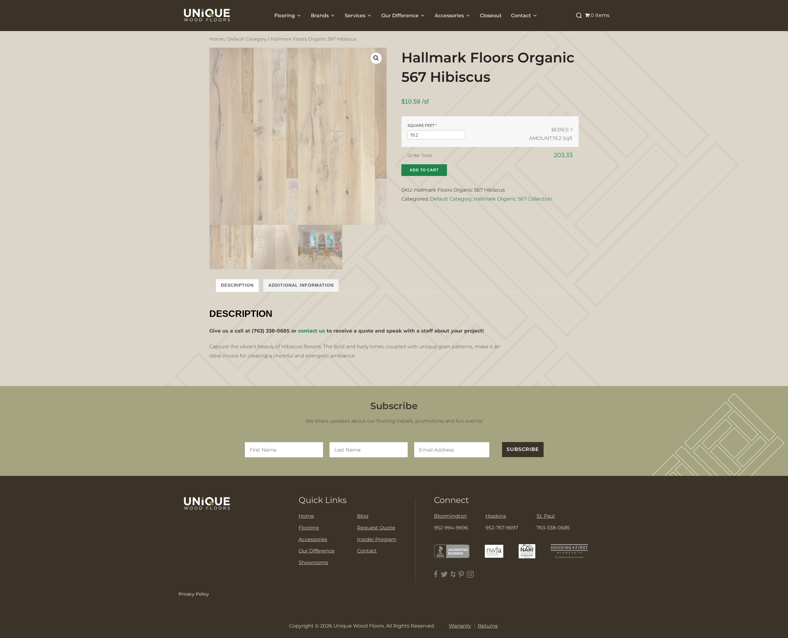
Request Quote (376, 528)
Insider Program (376, 539)
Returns (488, 626)
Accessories (449, 15)
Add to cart (424, 170)
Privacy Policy (194, 594)
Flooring (284, 15)
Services (355, 15)
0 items (600, 15)
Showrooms (313, 562)
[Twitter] (444, 574)
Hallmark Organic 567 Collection (513, 199)
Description (237, 285)
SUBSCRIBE (523, 449)
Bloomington (450, 516)
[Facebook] (436, 574)
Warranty (460, 626)
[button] (376, 58)
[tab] (237, 285)
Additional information (301, 285)
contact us (311, 331)
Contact (521, 15)
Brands (320, 15)
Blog (362, 516)
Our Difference (400, 15)
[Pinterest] (461, 574)
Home (216, 39)
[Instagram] (470, 574)
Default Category (247, 39)
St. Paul (546, 516)
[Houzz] (453, 574)
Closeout (491, 15)
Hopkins (495, 516)
